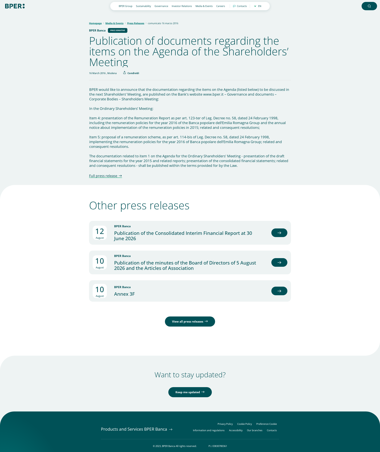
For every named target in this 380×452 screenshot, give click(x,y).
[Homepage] (15, 6)
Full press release (103, 176)
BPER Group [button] (125, 6)
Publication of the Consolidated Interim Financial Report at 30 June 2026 (183, 235)
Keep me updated (187, 392)
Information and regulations (209, 430)
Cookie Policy (244, 424)
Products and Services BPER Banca (134, 429)
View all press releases (187, 321)
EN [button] (259, 6)
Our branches (254, 430)
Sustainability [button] (143, 6)
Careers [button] (220, 6)
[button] (369, 6)
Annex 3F (124, 294)
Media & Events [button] (204, 6)
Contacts (242, 6)
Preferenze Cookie (266, 424)
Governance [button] (161, 6)
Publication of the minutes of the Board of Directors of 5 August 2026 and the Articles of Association (185, 265)
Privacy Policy (225, 424)
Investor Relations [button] (182, 6)
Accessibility (236, 430)
